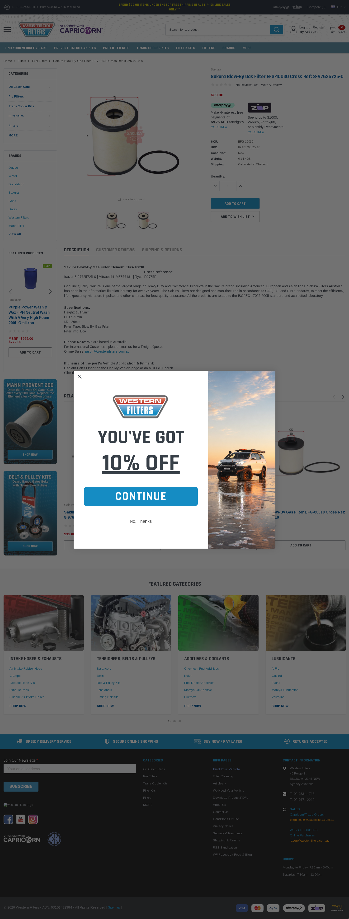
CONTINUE (141, 496)
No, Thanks (141, 521)
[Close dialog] (79, 377)
